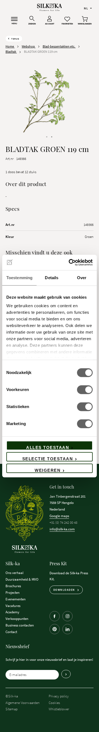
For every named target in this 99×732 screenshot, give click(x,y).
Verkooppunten (17, 618)
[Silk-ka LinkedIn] (67, 629)
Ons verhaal (14, 572)
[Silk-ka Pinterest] (55, 629)
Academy (12, 612)
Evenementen (16, 599)
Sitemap (12, 709)
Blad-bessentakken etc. (59, 46)
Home (10, 46)
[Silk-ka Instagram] (67, 616)
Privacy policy (59, 696)
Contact (11, 632)
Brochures (13, 586)
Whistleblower (59, 709)
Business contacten (20, 625)
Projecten (13, 592)
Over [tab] (81, 277)
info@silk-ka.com (62, 529)
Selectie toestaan (47, 458)
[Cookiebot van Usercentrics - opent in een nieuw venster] (70, 262)
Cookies (54, 702)
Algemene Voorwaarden (23, 702)
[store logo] (49, 7)
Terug (15, 38)
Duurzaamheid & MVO (22, 579)
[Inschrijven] (66, 674)
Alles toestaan (47, 447)
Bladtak (11, 51)
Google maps (59, 516)
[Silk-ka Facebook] (55, 616)
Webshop (28, 46)
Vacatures (13, 605)
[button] (88, 7)
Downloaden (64, 590)
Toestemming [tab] (19, 277)
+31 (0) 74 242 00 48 (63, 522)
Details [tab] (51, 277)
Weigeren (48, 470)
